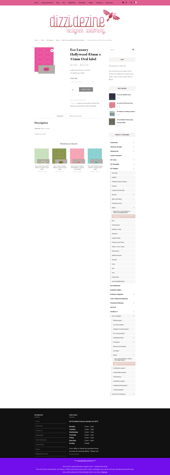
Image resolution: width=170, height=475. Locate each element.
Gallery (91, 2)
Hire (64, 2)
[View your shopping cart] (134, 2)
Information (82, 2)
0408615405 (74, 454)
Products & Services (47, 2)
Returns (38, 449)
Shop (57, 2)
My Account (109, 2)
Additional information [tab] (75, 116)
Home (36, 2)
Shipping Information (42, 454)
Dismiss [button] (104, 472)
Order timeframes (41, 440)
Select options (42, 157)
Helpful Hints (39, 435)
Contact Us (99, 2)
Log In (37, 421)
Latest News (71, 2)
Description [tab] (60, 116)
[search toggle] (131, 2)
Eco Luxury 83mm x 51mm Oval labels (85, 106)
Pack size (73, 78)
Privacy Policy (40, 444)
